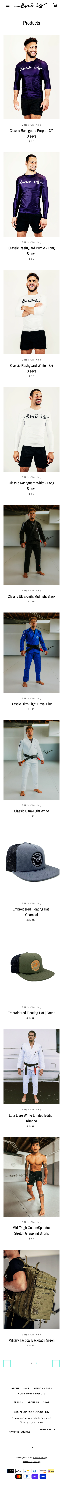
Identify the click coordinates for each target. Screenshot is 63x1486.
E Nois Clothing (40, 1457)
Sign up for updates (31, 1412)
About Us (33, 1402)
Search (18, 1402)
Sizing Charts (43, 1388)
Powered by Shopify (31, 1461)
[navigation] (8, 5)
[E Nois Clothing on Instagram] (31, 1448)
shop (46, 1402)
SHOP (26, 1388)
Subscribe (45, 1429)
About (15, 1388)
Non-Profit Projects (31, 1393)
